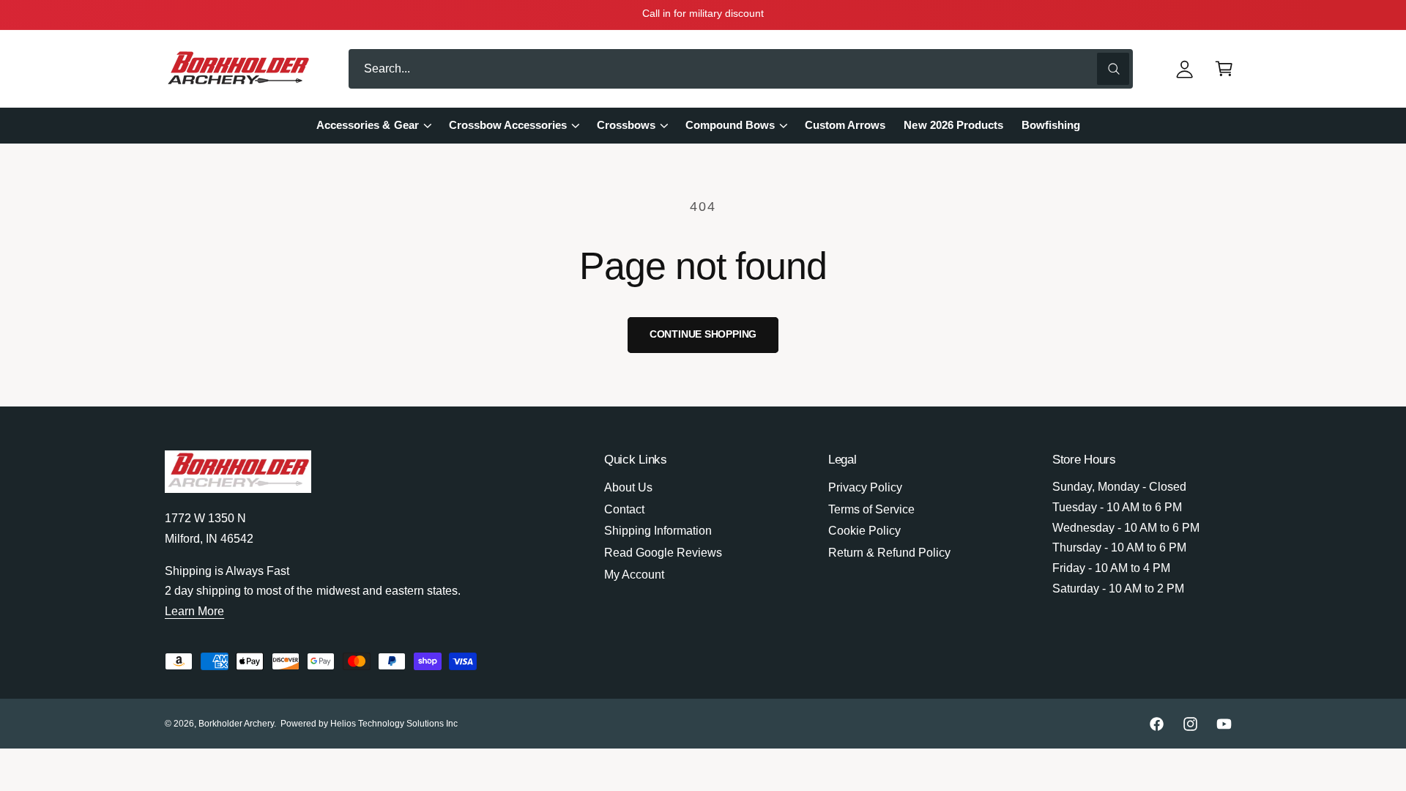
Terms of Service (871, 509)
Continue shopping (703, 334)
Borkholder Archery (236, 723)
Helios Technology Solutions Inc (394, 723)
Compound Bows (730, 125)
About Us (628, 487)
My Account (634, 574)
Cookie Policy (864, 530)
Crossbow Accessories (508, 125)
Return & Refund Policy (889, 552)
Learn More (194, 611)
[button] (1225, 69)
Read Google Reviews (663, 552)
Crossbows (626, 125)
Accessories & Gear (367, 125)
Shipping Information (658, 530)
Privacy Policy (865, 487)
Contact (624, 509)
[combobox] (741, 69)
